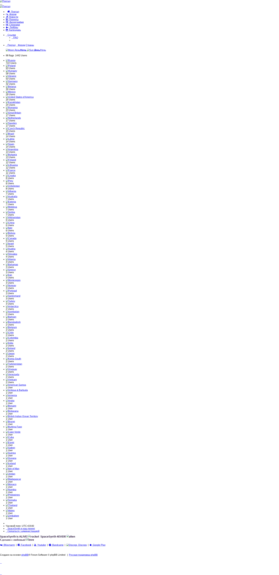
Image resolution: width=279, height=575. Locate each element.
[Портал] (5, 1)
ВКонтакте (8, 545)
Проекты (13, 19)
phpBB (24, 555)
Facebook (25, 545)
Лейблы (13, 27)
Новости (13, 17)
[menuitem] (15, 37)
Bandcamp (57, 545)
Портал (14, 11)
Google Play (98, 545)
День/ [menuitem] (20, 50)
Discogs (82, 545)
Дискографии (16, 22)
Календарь (14, 30)
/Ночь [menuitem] (40, 50)
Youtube (41, 545)
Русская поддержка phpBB (83, 555)
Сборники (14, 25)
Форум (12, 14)
